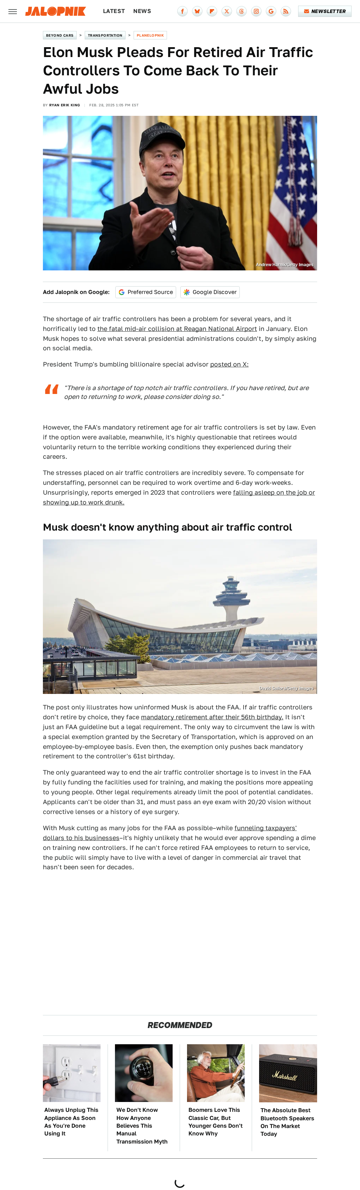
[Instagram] (256, 11)
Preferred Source (150, 292)
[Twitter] (226, 11)
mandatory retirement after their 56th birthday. (212, 717)
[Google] (271, 11)
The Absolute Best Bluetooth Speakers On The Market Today (287, 1122)
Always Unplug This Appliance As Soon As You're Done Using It (71, 1122)
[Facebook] (182, 11)
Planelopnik (150, 35)
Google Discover (215, 292)
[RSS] (286, 11)
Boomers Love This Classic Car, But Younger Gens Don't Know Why (215, 1122)
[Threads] (241, 11)
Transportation (105, 35)
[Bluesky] (197, 11)
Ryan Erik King (64, 105)
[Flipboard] (212, 11)
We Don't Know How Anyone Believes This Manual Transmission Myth (142, 1126)
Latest (114, 11)
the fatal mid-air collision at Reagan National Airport (177, 328)
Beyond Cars (59, 35)
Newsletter (328, 11)
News (142, 11)
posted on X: (229, 364)
